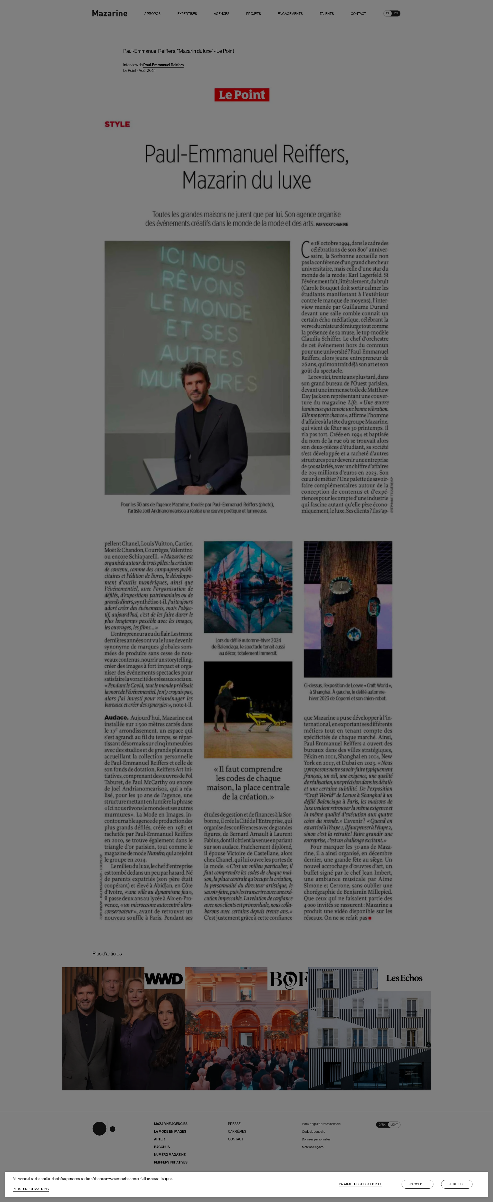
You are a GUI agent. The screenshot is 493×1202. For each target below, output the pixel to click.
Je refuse (456, 1184)
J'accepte (417, 1184)
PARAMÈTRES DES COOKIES (360, 1184)
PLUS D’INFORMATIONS (31, 1189)
